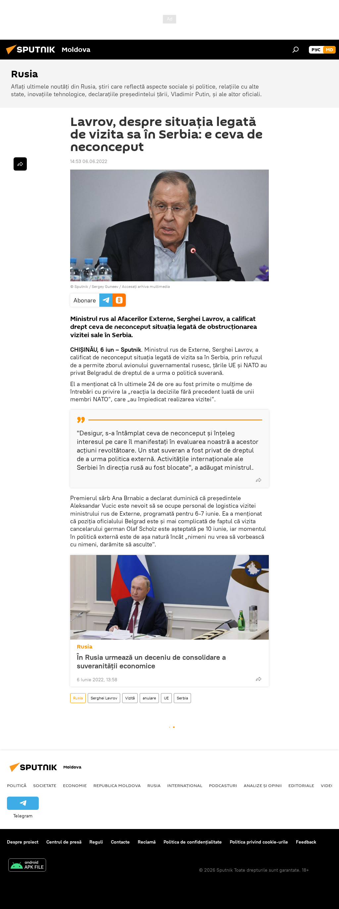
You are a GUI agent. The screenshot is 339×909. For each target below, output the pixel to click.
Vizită (130, 697)
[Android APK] (27, 865)
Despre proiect (22, 842)
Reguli (96, 842)
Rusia (84, 647)
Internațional (184, 785)
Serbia (182, 697)
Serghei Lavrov (104, 697)
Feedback (306, 842)
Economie (75, 785)
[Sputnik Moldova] (32, 55)
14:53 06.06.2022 (88, 161)
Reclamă (147, 842)
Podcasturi (223, 785)
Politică (16, 785)
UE (166, 697)
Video (328, 785)
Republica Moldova (117, 785)
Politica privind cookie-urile (259, 842)
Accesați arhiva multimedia (146, 286)
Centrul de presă (63, 842)
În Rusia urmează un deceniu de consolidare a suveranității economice (151, 661)
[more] (258, 480)
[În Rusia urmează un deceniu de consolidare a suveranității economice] (169, 597)
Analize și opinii (263, 785)
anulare (149, 697)
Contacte (120, 842)
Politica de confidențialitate (193, 842)
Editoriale (301, 785)
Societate (44, 785)
